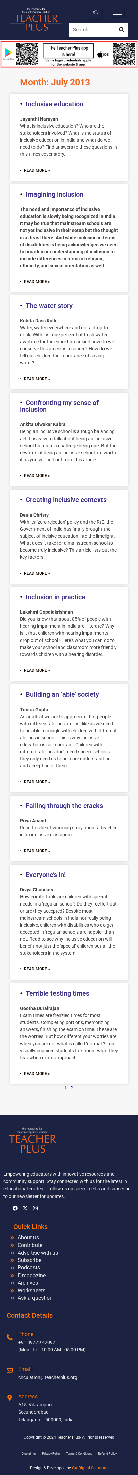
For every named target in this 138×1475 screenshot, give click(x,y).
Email (25, 1369)
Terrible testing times (57, 993)
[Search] (121, 30)
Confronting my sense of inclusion (59, 406)
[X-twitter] (25, 1208)
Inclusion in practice (55, 597)
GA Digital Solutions (90, 1468)
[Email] (10, 1370)
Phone (25, 1334)
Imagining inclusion (54, 194)
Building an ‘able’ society (62, 694)
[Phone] (10, 1337)
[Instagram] (35, 1208)
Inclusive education (54, 104)
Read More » (37, 170)
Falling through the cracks (64, 806)
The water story (49, 305)
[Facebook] (15, 1208)
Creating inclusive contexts (66, 500)
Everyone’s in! (46, 875)
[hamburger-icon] (95, 12)
